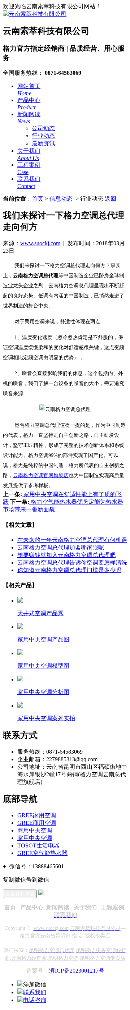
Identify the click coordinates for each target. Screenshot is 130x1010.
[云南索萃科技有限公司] (34, 14)
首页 (37, 199)
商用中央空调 (34, 830)
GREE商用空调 (36, 823)
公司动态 (43, 128)
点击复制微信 (20, 893)
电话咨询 (34, 1000)
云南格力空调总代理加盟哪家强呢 (60, 547)
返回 (110, 199)
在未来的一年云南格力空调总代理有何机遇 (72, 540)
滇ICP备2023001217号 (76, 971)
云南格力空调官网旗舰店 (41, 475)
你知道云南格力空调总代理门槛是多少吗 (69, 570)
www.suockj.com (40, 243)
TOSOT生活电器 (38, 845)
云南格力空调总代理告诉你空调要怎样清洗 (72, 562)
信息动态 (61, 199)
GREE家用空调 (36, 815)
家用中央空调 (34, 838)
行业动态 (43, 136)
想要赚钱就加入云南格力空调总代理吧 (66, 555)
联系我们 (34, 992)
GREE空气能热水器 (42, 853)
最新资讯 (43, 143)
